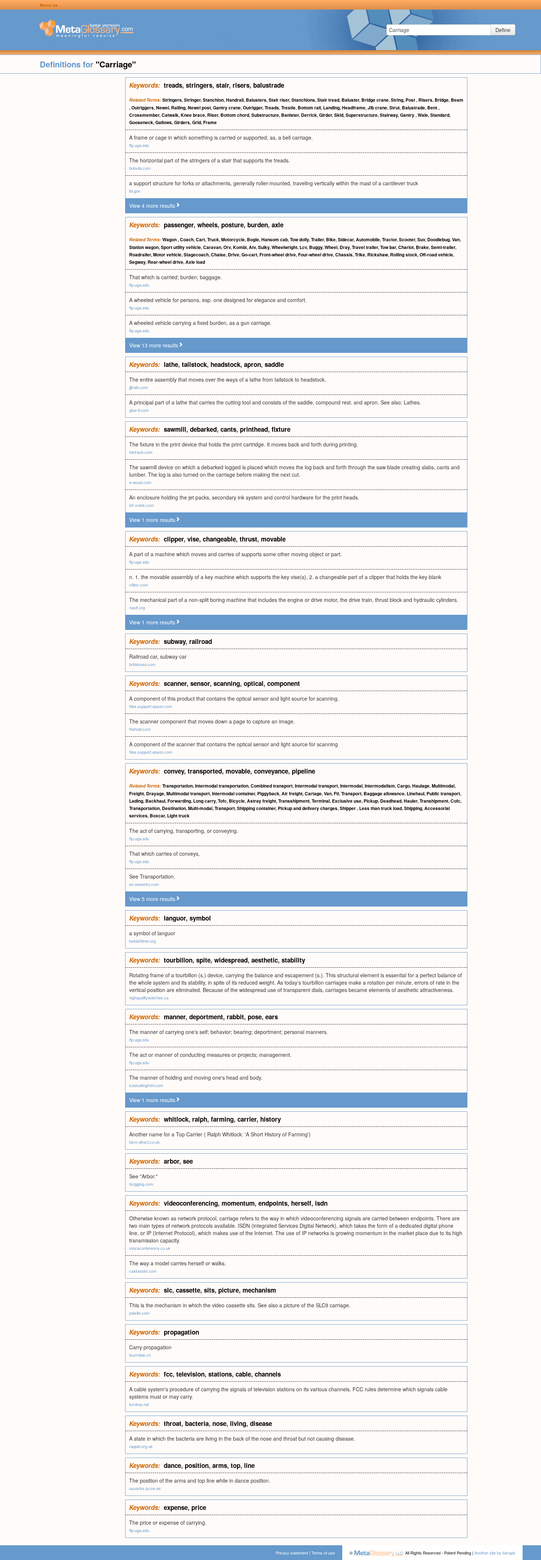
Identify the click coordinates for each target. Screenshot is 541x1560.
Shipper (348, 808)
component (283, 683)
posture (232, 224)
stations (220, 1374)
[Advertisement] (62, 187)
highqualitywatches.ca (149, 997)
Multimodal (443, 785)
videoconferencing (191, 1203)
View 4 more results (152, 205)
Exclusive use (346, 800)
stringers (199, 85)
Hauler (410, 800)
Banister (290, 115)
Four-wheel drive (315, 254)
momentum (238, 1203)
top (235, 1465)
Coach (187, 239)
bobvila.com (140, 168)
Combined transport (272, 785)
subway (174, 641)
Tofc (222, 800)
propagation (181, 1332)
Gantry (408, 115)
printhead (254, 429)
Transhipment (434, 800)
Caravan (212, 247)
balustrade (268, 85)
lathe (171, 364)
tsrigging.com (141, 1184)
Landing (331, 107)
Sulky (263, 247)
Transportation (177, 785)
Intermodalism (380, 785)
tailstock (194, 364)
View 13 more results (153, 345)
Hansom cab (274, 239)
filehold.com (140, 729)
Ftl (336, 793)
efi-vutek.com (141, 505)
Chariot (406, 247)
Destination (174, 808)
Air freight (292, 793)
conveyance (271, 771)
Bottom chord (234, 115)
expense (176, 1507)
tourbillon (178, 960)
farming (222, 1119)
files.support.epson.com (150, 706)
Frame (210, 122)
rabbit (235, 1016)
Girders (182, 122)
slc (168, 1290)
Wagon (170, 239)
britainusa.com (142, 664)
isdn (321, 1203)
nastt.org (137, 607)
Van (456, 239)
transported (205, 771)
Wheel (331, 247)
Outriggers (142, 107)
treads (173, 85)
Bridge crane (375, 100)
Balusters (256, 100)
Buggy (315, 247)
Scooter (407, 239)
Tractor (389, 239)
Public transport (443, 793)
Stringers (172, 100)
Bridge (442, 100)
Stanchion (213, 100)
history (270, 1119)
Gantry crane (227, 107)
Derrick (309, 115)
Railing (178, 107)
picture (228, 1290)
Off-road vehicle (436, 254)
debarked (203, 429)
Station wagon (144, 247)
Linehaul (415, 793)
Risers (425, 100)
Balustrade (413, 107)
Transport (351, 793)
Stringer (192, 100)
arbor (171, 1161)
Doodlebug (438, 239)
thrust (248, 538)
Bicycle (237, 800)
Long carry (204, 800)
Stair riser (279, 100)
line (249, 1465)
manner (174, 1016)
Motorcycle (233, 239)
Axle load (195, 262)
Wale (423, 115)
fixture (281, 429)
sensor (200, 683)
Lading (136, 800)
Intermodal (351, 785)
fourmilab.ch (140, 1355)
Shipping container (256, 808)
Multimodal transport (188, 793)
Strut (394, 107)
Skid (338, 115)
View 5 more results (152, 898)
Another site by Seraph (494, 1553)
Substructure (265, 115)
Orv (227, 247)
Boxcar (157, 815)
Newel (162, 107)
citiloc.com (138, 585)
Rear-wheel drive (165, 262)
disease (261, 1423)
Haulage (420, 785)
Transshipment (294, 800)
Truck (213, 239)
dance (172, 1465)
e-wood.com (140, 482)
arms (219, 1465)
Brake (422, 247)
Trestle (288, 107)
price (198, 1507)
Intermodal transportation (221, 785)
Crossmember (144, 115)
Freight (136, 793)
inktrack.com (140, 452)
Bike (331, 239)
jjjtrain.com (138, 387)
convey (174, 771)
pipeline (303, 771)
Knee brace (193, 115)
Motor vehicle (167, 254)
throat (172, 1423)
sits (209, 1290)
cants (228, 429)
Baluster (350, 100)
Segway (137, 262)
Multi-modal (200, 808)
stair (222, 85)
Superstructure (362, 115)
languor (175, 918)
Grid (196, 122)
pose (255, 1016)
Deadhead (391, 800)
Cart (200, 239)
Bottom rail (309, 107)
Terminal (321, 800)
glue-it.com (139, 410)
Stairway (389, 115)
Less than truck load (380, 808)
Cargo (403, 785)
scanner (175, 683)
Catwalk (170, 115)
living (238, 1423)
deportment (206, 1016)
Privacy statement (292, 1553)
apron (252, 364)
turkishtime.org (142, 941)
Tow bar (388, 247)
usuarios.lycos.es (145, 1488)
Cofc (455, 800)
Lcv (303, 247)
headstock (225, 364)
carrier (247, 1119)
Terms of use (323, 1553)
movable (273, 538)
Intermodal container (233, 793)
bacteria (197, 1423)
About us (48, 5)
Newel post (199, 107)
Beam (457, 100)
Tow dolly (299, 239)
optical (254, 683)
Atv (252, 247)
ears (271, 1016)
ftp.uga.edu (139, 145)
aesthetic (264, 960)
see (188, 1161)
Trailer (317, 239)
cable (243, 1374)
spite (203, 960)
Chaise (218, 254)
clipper (174, 538)
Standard (439, 115)
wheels (207, 224)
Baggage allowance (384, 793)
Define (502, 30)
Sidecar (346, 239)
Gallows (163, 122)
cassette (188, 1290)
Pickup (371, 800)
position (197, 1465)
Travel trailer (365, 247)
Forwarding (179, 800)
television (190, 1374)
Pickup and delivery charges (307, 808)
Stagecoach (196, 254)
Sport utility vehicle (181, 247)
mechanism (259, 1290)
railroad (200, 641)
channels (268, 1374)
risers (241, 85)
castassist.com (142, 1271)
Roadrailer (140, 254)
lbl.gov (135, 191)
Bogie (253, 239)
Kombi (240, 247)
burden (257, 224)
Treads (272, 107)
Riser (212, 115)
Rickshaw (377, 254)
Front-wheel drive (277, 254)
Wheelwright (284, 247)
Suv (421, 239)
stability (293, 960)
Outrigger (252, 107)
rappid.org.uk (141, 1446)
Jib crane (377, 107)
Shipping (413, 808)
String (397, 100)
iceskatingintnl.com (146, 1085)
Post (411, 100)
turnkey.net (139, 1404)
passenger (179, 224)
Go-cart (249, 254)
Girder (325, 115)
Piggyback (268, 793)
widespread (231, 960)
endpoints (272, 1203)
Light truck (178, 815)
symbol (200, 918)
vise (193, 538)
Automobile (368, 239)
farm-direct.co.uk (144, 1142)
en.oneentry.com (144, 884)
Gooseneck (141, 122)
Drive (233, 254)
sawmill (175, 429)
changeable (219, 538)
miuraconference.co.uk (149, 1248)
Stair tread (328, 100)
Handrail (235, 100)
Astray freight (261, 800)
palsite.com (139, 1313)
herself (301, 1203)
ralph (199, 1119)
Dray (345, 247)
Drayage (155, 793)
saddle (274, 364)
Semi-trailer (443, 247)
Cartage (313, 793)
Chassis (344, 254)
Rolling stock (403, 254)
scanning (226, 683)
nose (219, 1423)
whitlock (176, 1119)
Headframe (353, 107)
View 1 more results (152, 519)
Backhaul (155, 800)
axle (277, 224)
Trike (360, 254)
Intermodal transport (316, 785)
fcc (168, 1374)
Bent (432, 107)
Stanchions (303, 100)
